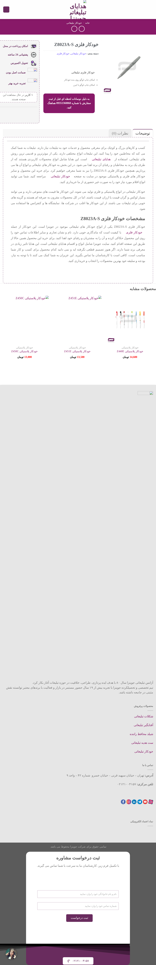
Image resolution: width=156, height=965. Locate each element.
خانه (87, 22)
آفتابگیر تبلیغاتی (143, 725)
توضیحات (142, 133)
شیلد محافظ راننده (141, 734)
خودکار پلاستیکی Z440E (130, 351)
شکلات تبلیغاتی (143, 716)
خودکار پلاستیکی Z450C (24, 351)
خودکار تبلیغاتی (74, 22)
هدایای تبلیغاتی (101, 159)
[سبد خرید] (6, 9)
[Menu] (151, 9)
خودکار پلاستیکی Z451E (77, 351)
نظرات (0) (120, 133)
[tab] (142, 133)
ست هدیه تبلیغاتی (142, 742)
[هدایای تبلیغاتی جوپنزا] (78, 9)
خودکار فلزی (63, 53)
